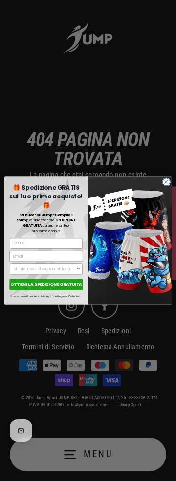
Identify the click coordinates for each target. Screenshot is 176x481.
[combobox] (45, 269)
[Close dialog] (166, 182)
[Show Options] (78, 269)
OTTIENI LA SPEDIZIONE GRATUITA (46, 284)
